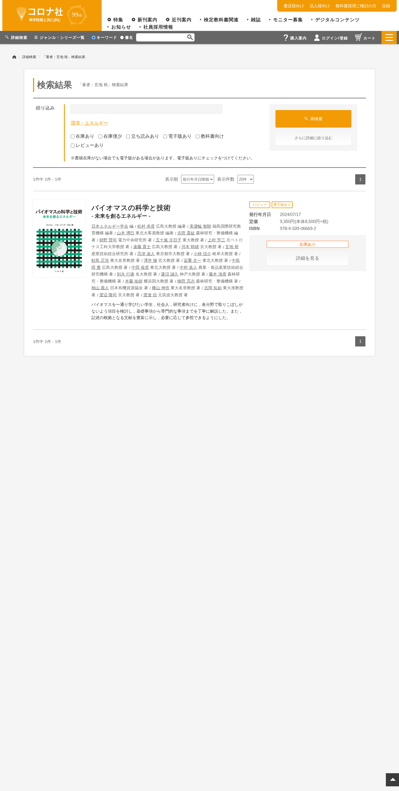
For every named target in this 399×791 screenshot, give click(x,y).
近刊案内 (182, 19)
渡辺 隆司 (108, 294)
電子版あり (180, 136)
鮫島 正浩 (100, 260)
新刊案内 (147, 19)
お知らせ (121, 27)
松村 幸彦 (146, 226)
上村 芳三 (216, 240)
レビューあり (90, 145)
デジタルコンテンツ (337, 19)
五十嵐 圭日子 (168, 240)
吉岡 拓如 (213, 287)
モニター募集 (288, 19)
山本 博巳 (125, 233)
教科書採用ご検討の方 (356, 6)
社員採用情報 (158, 27)
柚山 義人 (100, 287)
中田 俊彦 (140, 267)
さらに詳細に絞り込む (313, 138)
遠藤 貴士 (142, 246)
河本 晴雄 (190, 246)
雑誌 (256, 19)
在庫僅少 (112, 136)
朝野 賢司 (108, 240)
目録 (386, 6)
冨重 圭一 (192, 260)
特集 (118, 19)
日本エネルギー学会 (109, 226)
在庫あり (85, 136)
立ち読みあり (145, 136)
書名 (129, 37)
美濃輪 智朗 (200, 226)
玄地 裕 (232, 246)
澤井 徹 (150, 260)
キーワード (107, 37)
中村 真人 (188, 267)
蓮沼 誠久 (169, 274)
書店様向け (294, 6)
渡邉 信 (150, 294)
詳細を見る (307, 258)
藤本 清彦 (217, 274)
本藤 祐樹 (134, 281)
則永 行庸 (125, 274)
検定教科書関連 (221, 19)
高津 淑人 (146, 253)
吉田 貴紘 (186, 233)
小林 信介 (202, 253)
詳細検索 (29, 57)
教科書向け (212, 136)
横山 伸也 (160, 287)
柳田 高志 (186, 281)
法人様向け (320, 6)
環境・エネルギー (89, 123)
